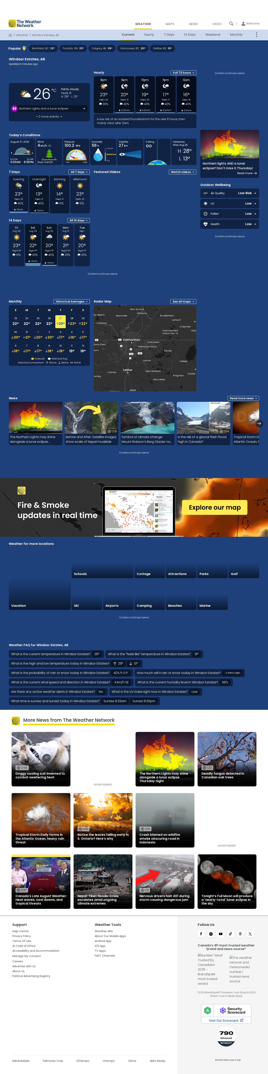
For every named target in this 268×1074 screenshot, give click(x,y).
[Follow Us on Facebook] (201, 934)
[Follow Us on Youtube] (221, 934)
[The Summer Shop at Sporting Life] (244, 594)
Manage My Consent (26, 956)
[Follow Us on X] (250, 934)
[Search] (231, 23)
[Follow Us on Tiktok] (230, 934)
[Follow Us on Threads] (240, 934)
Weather (22, 35)
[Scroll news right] (259, 423)
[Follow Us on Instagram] (211, 934)
